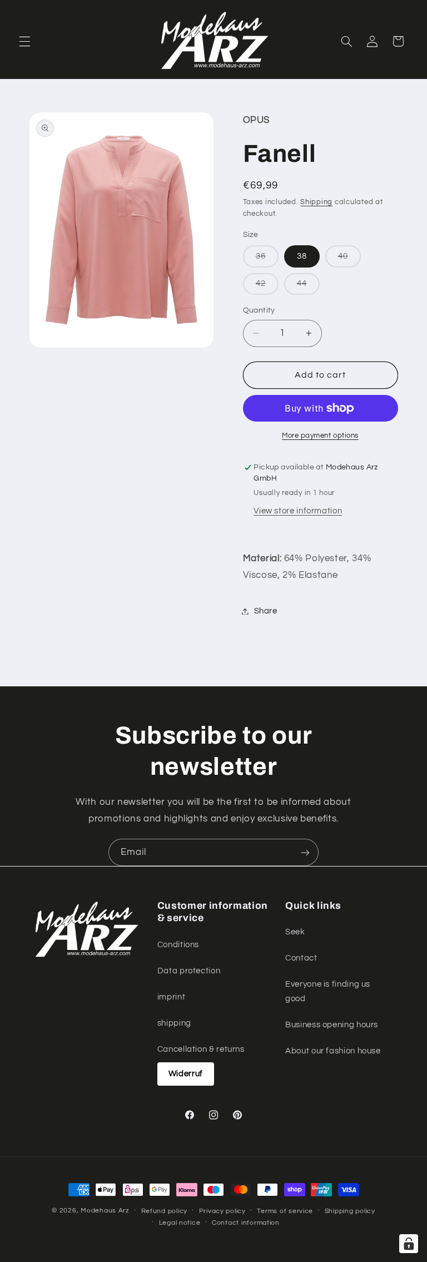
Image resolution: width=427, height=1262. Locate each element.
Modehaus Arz (105, 1210)
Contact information (246, 1223)
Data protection (188, 971)
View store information (298, 511)
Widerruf (185, 1074)
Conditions (178, 945)
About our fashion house (333, 1051)
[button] (24, 41)
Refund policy (164, 1211)
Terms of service (285, 1211)
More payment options (320, 435)
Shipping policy (350, 1211)
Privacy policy (222, 1211)
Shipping (316, 202)
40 (349, 259)
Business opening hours (331, 1025)
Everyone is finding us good (327, 991)
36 (267, 259)
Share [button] (265, 611)
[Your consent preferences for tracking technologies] (408, 1243)
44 (308, 287)
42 (267, 287)
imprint (171, 997)
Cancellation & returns (201, 1049)
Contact (301, 958)
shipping (174, 1023)
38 (302, 256)
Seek (295, 932)
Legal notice (180, 1223)
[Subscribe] (305, 852)
